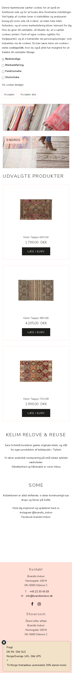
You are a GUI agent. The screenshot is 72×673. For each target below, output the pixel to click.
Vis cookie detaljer (13, 85)
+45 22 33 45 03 (39, 591)
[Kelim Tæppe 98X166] (36, 290)
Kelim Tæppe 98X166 (36, 318)
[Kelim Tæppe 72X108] (36, 371)
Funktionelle (13, 71)
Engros (13, 140)
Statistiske (12, 77)
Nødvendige (12, 59)
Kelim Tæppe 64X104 (36, 237)
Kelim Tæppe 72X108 (36, 399)
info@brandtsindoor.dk (39, 596)
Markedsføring (14, 65)
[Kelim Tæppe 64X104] (36, 209)
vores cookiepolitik (13, 48)
